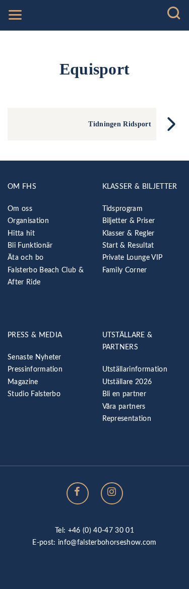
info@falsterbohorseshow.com (107, 542)
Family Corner (124, 270)
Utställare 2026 (127, 382)
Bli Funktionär (30, 245)
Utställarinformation (134, 369)
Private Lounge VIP (132, 257)
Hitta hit (21, 233)
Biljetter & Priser (128, 221)
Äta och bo (25, 257)
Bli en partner (124, 394)
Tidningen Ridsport (119, 124)
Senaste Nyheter (34, 357)
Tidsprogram (122, 208)
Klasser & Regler (128, 233)
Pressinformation (35, 369)
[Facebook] (78, 493)
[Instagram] (112, 493)
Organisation (28, 221)
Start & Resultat (128, 245)
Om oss (20, 208)
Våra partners (124, 406)
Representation (126, 418)
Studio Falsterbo (34, 394)
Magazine (23, 382)
